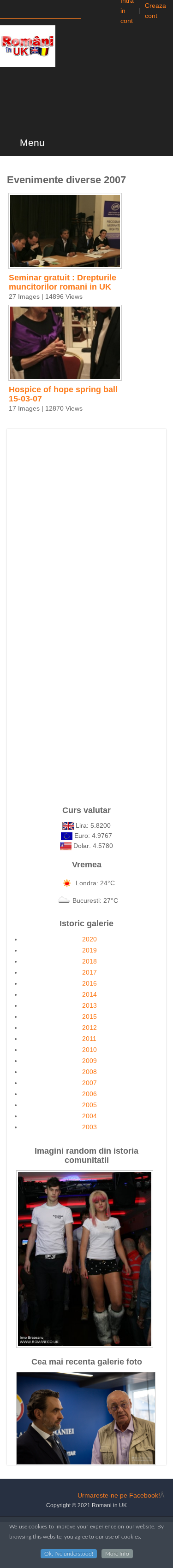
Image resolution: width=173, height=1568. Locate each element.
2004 (89, 1116)
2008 (89, 1071)
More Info (117, 1553)
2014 (89, 994)
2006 (89, 1094)
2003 (89, 1127)
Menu (31, 143)
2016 (89, 983)
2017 (89, 972)
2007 (89, 1082)
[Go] (89, 10)
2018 (89, 961)
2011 (89, 1038)
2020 (89, 939)
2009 (89, 1060)
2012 (89, 1027)
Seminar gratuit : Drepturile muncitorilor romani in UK (62, 282)
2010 (89, 1049)
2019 (89, 950)
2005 (89, 1105)
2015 (89, 1016)
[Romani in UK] (27, 46)
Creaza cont (155, 10)
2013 (89, 1005)
